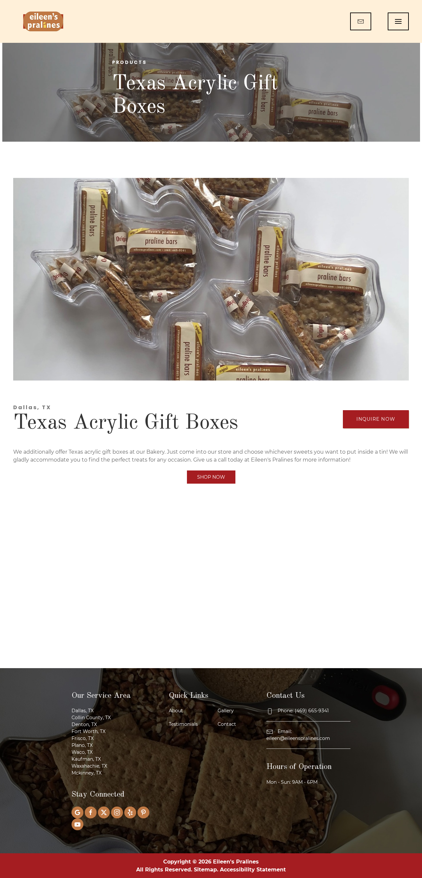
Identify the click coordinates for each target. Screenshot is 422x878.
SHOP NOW (211, 477)
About (176, 711)
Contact (227, 724)
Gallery (226, 711)
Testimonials (183, 724)
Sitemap (205, 869)
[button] (398, 21)
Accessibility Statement (253, 869)
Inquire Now (375, 419)
